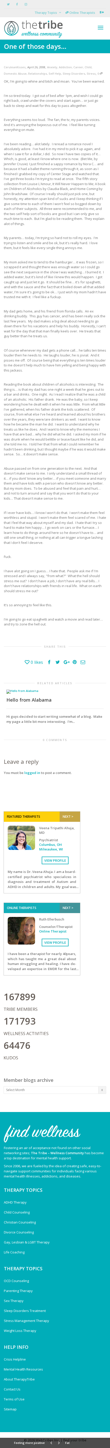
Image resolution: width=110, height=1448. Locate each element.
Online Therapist (53, 931)
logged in (32, 772)
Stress (91, 73)
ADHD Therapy (15, 1202)
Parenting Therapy (18, 1290)
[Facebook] (17, 4)
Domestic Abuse (15, 73)
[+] (55, 691)
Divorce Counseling (19, 1232)
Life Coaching (14, 1252)
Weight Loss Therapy (20, 1330)
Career (78, 67)
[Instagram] (25, 4)
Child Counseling (17, 1212)
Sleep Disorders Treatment (25, 1310)
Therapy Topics (46, 12)
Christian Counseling (20, 1222)
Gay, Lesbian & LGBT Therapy (27, 1242)
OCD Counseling (16, 1280)
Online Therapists (82, 12)
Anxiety (52, 67)
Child (88, 67)
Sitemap (10, 1409)
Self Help (55, 73)
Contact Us (12, 1389)
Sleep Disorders (74, 73)
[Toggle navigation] (100, 27)
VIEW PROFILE (55, 860)
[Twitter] (8, 4)
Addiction (65, 67)
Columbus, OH (50, 844)
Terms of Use (14, 1399)
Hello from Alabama (29, 700)
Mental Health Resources (23, 1369)
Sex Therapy (14, 1300)
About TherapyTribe (19, 1379)
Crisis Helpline (15, 1359)
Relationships (37, 73)
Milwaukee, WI (51, 849)
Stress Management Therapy (26, 1320)
